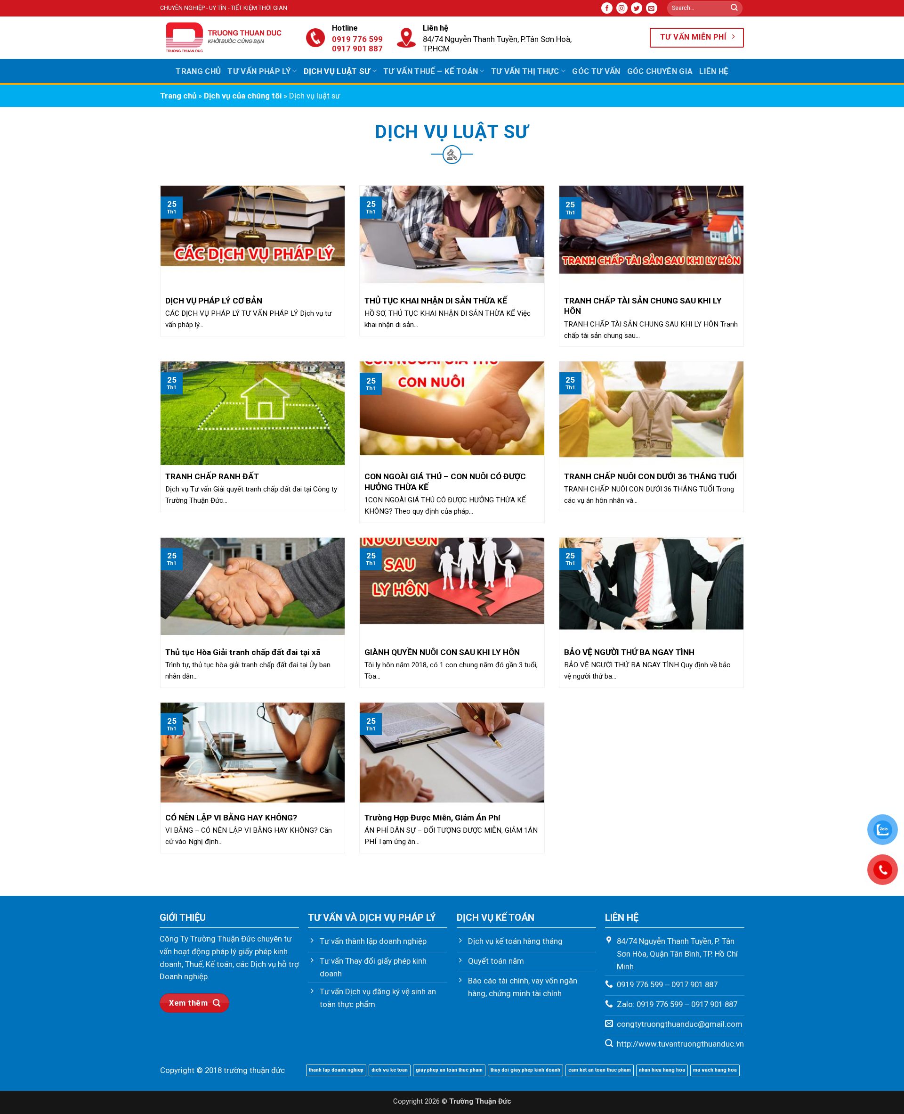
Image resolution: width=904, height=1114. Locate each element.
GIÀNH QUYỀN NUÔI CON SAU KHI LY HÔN (442, 652)
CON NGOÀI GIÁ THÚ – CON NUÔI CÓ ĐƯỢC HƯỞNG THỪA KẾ (445, 482)
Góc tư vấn (596, 71)
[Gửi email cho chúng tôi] (651, 8)
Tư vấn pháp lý (259, 71)
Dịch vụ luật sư (337, 71)
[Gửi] (734, 8)
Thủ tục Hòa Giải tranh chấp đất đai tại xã (242, 652)
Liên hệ (713, 71)
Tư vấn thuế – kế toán (430, 71)
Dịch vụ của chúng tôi (243, 95)
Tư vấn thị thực (525, 71)
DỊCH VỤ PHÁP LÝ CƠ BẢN (213, 300)
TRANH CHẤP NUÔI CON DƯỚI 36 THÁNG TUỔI (650, 476)
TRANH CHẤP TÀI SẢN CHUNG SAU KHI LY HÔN (643, 306)
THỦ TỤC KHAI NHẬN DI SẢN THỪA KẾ (435, 300)
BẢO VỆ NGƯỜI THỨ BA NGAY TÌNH (629, 652)
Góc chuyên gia (660, 71)
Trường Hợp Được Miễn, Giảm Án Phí (432, 817)
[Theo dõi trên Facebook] (607, 8)
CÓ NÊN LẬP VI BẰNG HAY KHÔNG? (231, 817)
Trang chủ (198, 71)
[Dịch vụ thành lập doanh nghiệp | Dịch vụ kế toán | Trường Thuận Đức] (226, 37)
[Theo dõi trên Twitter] (636, 8)
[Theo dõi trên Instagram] (622, 8)
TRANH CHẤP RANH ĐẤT (212, 476)
